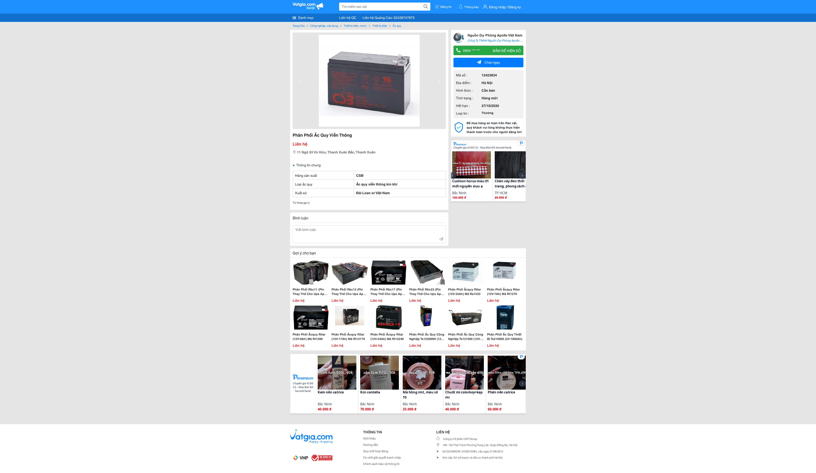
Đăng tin (446, 6)
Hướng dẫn (370, 444)
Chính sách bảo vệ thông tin (381, 464)
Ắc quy (397, 25)
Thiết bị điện (379, 25)
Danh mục (305, 17)
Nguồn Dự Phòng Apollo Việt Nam (495, 34)
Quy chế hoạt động (375, 451)
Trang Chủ (299, 25)
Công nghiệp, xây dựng (324, 25)
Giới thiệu (369, 438)
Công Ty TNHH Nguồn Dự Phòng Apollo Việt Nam (500, 40)
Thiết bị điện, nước (355, 25)
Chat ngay (492, 62)
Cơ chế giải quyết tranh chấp (382, 457)
